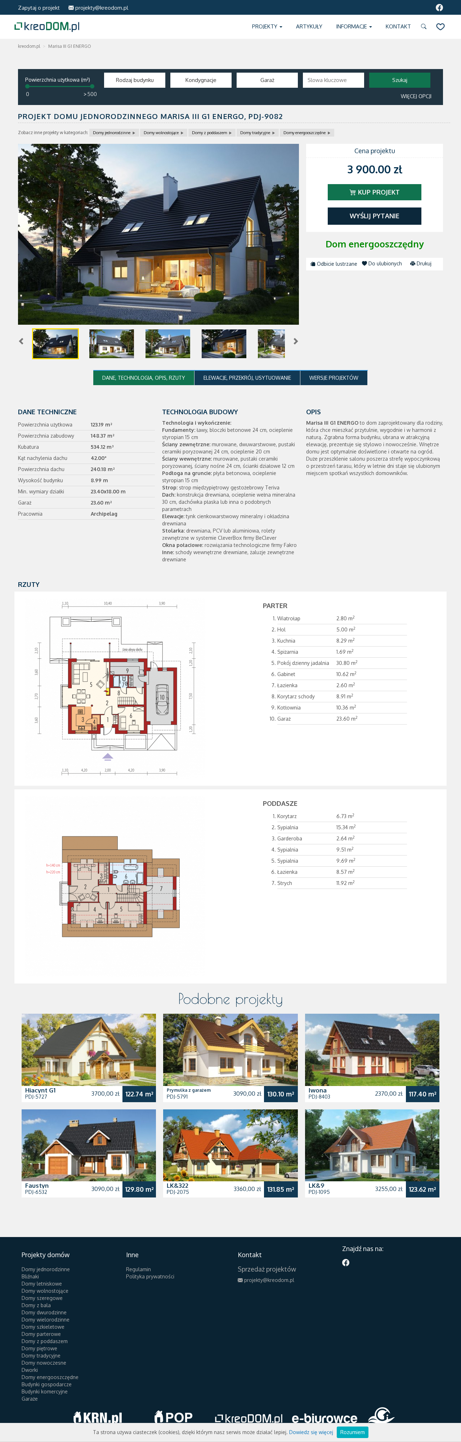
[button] (425, 27)
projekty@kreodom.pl (101, 7)
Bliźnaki (30, 1276)
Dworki (30, 1370)
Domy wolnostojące (161, 132)
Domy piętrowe (39, 1348)
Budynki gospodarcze (47, 1384)
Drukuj (423, 263)
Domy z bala (36, 1305)
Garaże (30, 1399)
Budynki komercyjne (45, 1391)
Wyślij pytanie (374, 216)
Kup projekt (378, 192)
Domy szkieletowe (43, 1327)
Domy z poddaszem (209, 132)
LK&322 (177, 1185)
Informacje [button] (352, 26)
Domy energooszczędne (304, 132)
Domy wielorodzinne (46, 1319)
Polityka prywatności (150, 1276)
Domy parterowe (41, 1334)
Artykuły (309, 26)
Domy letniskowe (42, 1284)
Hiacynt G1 (40, 1090)
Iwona (318, 1090)
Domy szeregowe (42, 1298)
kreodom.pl (29, 46)
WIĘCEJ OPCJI (416, 96)
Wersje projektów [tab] (333, 378)
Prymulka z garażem (189, 1090)
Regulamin (138, 1269)
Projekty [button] (265, 26)
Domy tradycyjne (255, 132)
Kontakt (398, 26)
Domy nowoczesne (44, 1363)
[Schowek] (440, 27)
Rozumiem (352, 1432)
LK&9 (317, 1185)
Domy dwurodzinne (44, 1312)
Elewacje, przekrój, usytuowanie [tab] (247, 378)
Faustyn (37, 1185)
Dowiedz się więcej (311, 1432)
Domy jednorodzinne (111, 132)
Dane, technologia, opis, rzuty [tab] (143, 378)
